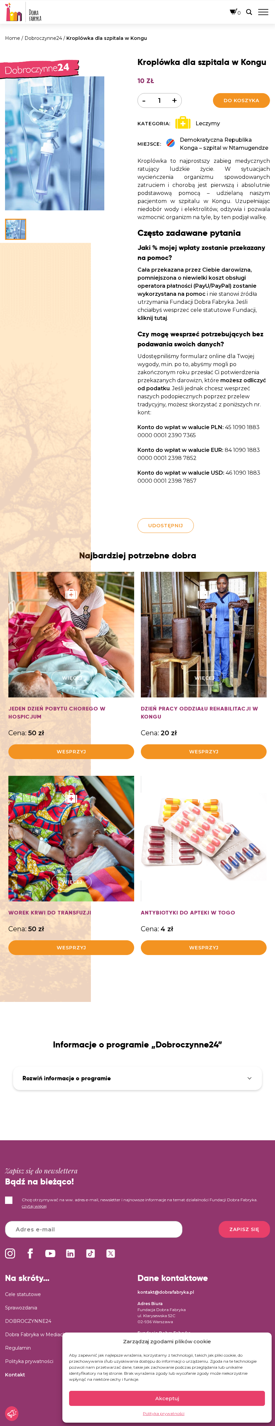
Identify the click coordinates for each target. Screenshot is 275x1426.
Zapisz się (244, 1229)
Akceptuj (167, 1398)
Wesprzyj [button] (71, 752)
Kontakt (15, 1375)
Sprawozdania (21, 1308)
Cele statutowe (23, 1294)
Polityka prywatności (163, 1413)
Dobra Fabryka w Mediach (35, 1335)
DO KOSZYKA (241, 100)
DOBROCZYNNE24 (28, 1321)
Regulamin (18, 1348)
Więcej (72, 678)
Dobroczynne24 (43, 38)
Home (12, 38)
